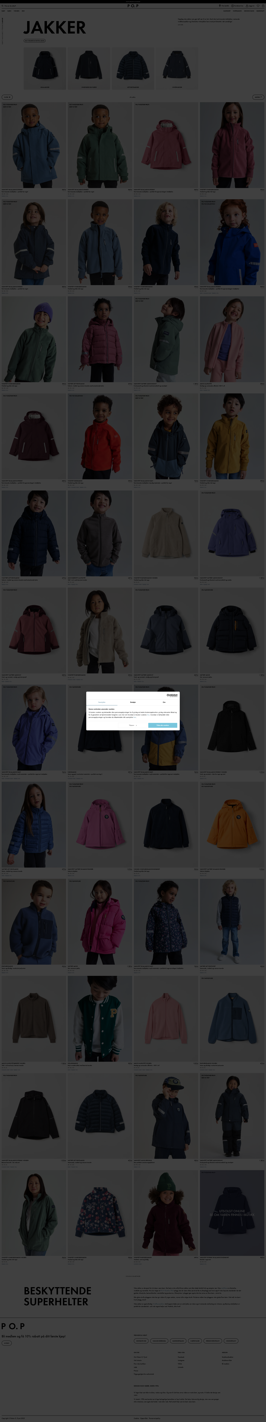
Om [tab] (164, 702)
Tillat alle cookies (162, 725)
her (148, 715)
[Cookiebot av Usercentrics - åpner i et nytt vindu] (168, 695)
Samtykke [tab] (101, 702)
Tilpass (131, 725)
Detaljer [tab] (133, 702)
